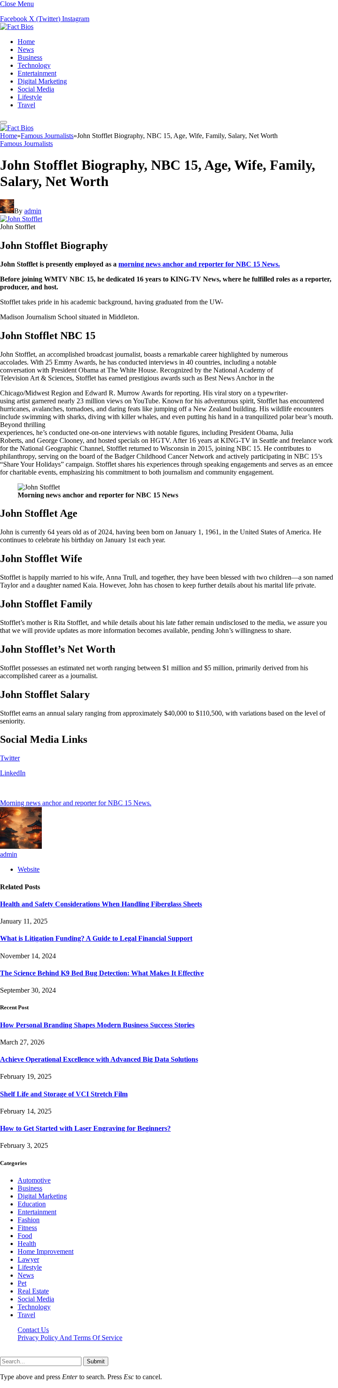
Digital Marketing (42, 81)
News (26, 49)
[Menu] (3, 122)
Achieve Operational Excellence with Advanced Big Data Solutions (99, 1059)
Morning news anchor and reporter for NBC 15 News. (75, 803)
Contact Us (33, 1329)
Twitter (10, 758)
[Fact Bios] (16, 26)
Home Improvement (45, 1251)
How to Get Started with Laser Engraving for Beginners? (85, 1128)
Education (32, 1204)
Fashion (29, 1220)
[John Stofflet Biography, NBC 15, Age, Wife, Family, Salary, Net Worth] (21, 219)
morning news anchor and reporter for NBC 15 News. (199, 264)
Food (25, 1235)
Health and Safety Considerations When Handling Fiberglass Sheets (101, 904)
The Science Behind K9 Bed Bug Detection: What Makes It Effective (102, 973)
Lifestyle (30, 97)
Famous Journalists (26, 143)
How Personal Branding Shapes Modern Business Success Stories (97, 1025)
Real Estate (33, 1291)
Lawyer (28, 1259)
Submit (96, 1361)
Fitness (27, 1227)
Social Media (36, 89)
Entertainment (37, 73)
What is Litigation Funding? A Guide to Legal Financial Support (96, 938)
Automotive (34, 1180)
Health (27, 1243)
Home (26, 41)
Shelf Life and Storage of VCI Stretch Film (64, 1094)
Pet (22, 1283)
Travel (26, 105)
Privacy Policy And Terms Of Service (70, 1337)
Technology (34, 65)
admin (32, 211)
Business (30, 57)
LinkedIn (13, 773)
